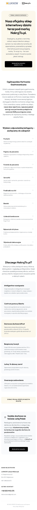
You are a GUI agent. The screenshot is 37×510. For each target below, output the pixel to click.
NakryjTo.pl (28, 439)
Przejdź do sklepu (18, 449)
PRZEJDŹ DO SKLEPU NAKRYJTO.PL (18, 64)
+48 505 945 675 (7, 491)
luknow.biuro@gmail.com (8, 494)
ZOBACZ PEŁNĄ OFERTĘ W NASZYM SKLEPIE (18, 400)
